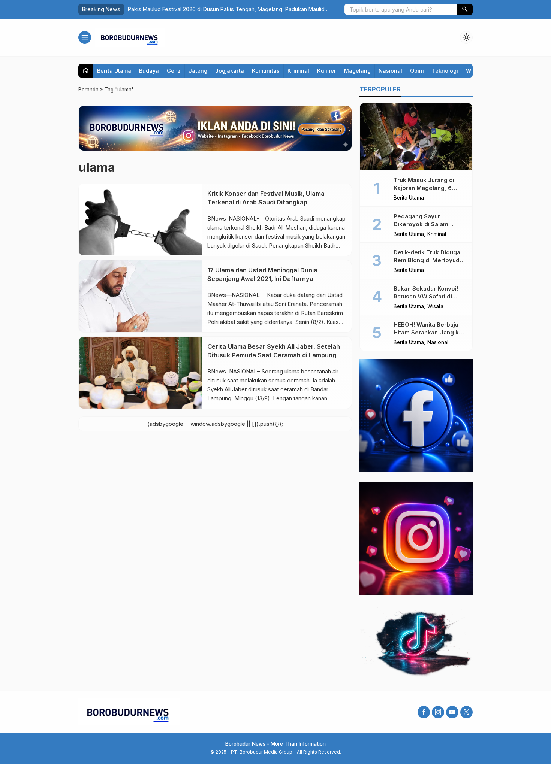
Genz (174, 70)
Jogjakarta (229, 70)
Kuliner (326, 70)
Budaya (149, 70)
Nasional (390, 70)
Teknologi (445, 70)
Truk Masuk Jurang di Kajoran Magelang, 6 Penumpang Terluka (424, 187)
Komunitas (266, 70)
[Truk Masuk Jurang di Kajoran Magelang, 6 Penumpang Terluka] (416, 136)
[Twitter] (466, 712)
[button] (465, 9)
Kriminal (298, 70)
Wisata (435, 306)
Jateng (198, 70)
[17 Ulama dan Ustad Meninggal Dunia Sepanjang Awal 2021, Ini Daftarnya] (140, 296)
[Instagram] (438, 712)
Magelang (357, 70)
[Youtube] (452, 712)
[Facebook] (424, 712)
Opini (417, 70)
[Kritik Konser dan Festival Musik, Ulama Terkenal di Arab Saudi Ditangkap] (140, 219)
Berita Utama (114, 70)
